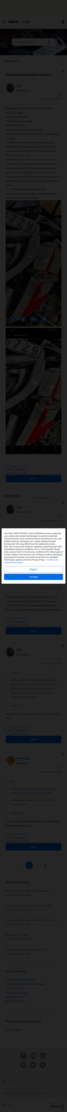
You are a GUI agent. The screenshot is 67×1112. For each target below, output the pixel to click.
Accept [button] (33, 577)
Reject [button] (33, 569)
